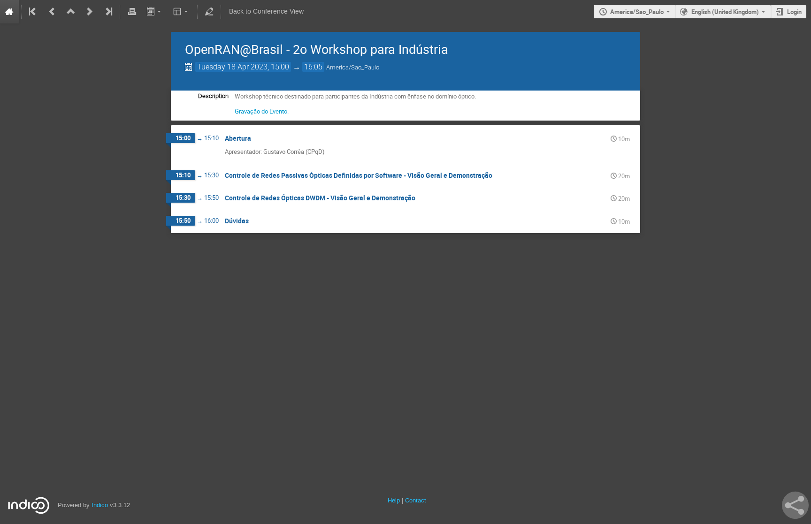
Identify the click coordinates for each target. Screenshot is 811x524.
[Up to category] (70, 11)
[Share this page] (795, 505)
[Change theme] (181, 11)
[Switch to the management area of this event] (209, 11)
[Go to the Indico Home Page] (9, 11)
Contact (415, 500)
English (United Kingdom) (725, 12)
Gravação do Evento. (262, 111)
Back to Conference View (266, 11)
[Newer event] (89, 11)
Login (794, 12)
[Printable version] (131, 11)
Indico (100, 505)
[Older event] (52, 11)
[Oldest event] (33, 11)
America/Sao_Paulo (637, 12)
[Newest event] (108, 11)
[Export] (154, 11)
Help (394, 500)
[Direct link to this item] (257, 139)
